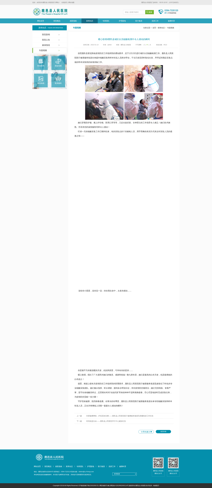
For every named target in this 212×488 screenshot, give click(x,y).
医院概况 (56, 21)
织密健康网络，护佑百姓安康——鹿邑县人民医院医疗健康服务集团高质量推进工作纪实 (119, 416)
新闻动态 (89, 21)
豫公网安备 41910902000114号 (118, 485)
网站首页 (40, 21)
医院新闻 (46, 34)
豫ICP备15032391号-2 (91, 485)
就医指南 (73, 21)
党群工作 (155, 21)
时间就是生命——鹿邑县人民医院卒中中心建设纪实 (106, 421)
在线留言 (64, 2)
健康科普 (171, 21)
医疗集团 (138, 21)
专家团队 (106, 21)
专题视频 (43, 50)
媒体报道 (46, 45)
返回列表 (163, 431)
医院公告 (46, 40)
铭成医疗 (156, 485)
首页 (154, 28)
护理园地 (122, 21)
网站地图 (71, 2)
